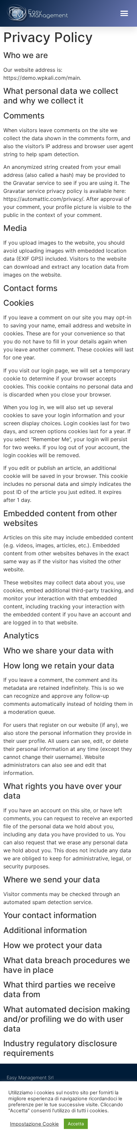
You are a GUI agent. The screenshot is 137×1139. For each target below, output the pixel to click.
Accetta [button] (76, 1123)
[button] (124, 13)
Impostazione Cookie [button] (34, 1124)
